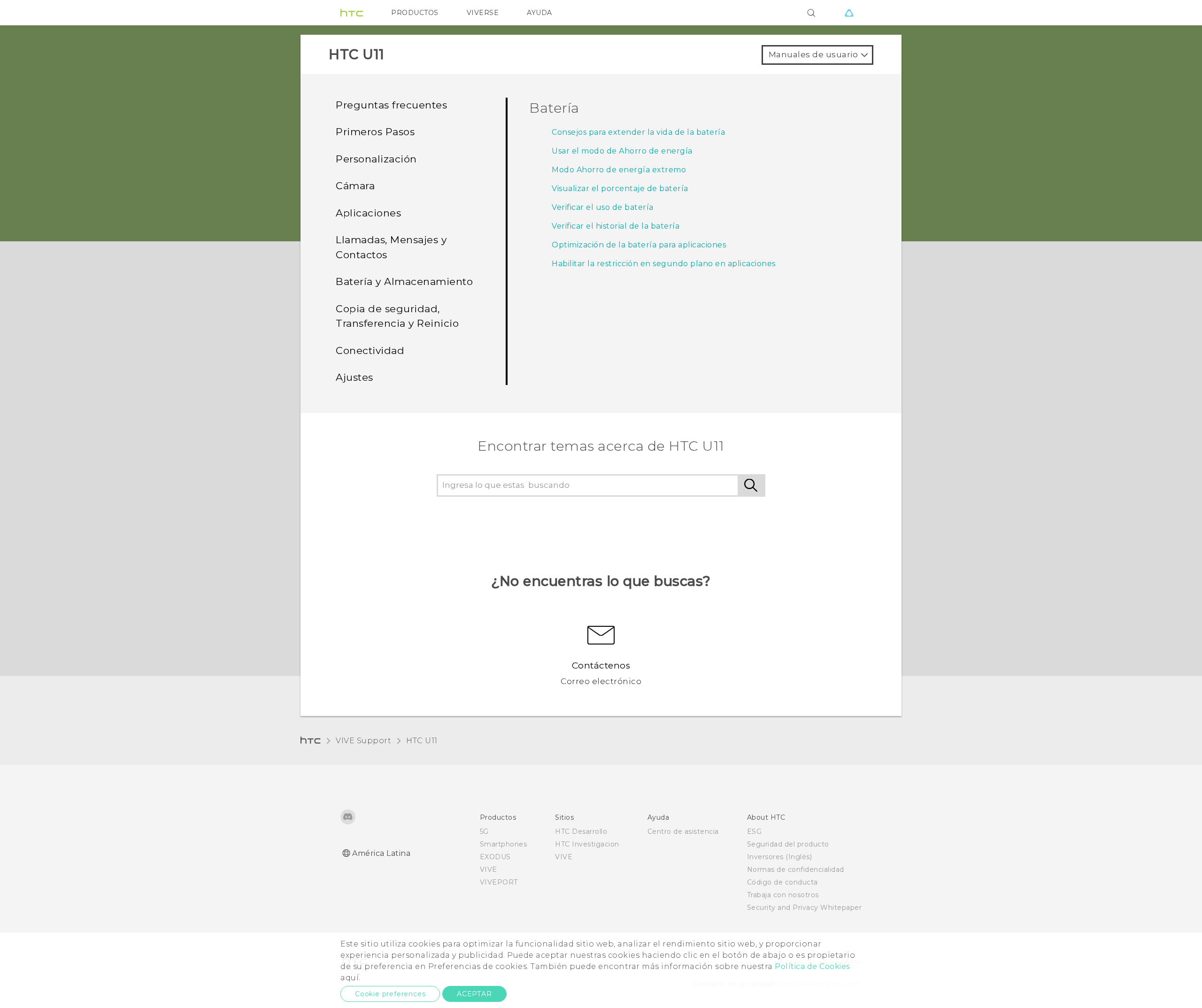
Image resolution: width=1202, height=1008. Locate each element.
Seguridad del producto (788, 844)
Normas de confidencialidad (795, 869)
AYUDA (539, 12)
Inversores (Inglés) (779, 857)
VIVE (488, 869)
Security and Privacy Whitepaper (804, 907)
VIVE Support (363, 740)
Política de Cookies (812, 966)
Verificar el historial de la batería (615, 226)
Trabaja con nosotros (783, 895)
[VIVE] (849, 13)
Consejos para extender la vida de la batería (638, 132)
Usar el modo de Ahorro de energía (622, 150)
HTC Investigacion (587, 844)
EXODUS (495, 857)
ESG (754, 831)
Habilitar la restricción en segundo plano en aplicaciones (664, 263)
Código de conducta (782, 882)
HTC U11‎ (422, 740)
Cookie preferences (390, 994)
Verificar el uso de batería (603, 207)
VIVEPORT (499, 882)
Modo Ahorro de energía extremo (619, 169)
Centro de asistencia (683, 831)
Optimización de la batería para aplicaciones (639, 244)
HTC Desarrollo (581, 831)
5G (484, 831)
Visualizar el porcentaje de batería (620, 188)
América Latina (381, 853)
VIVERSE (483, 12)
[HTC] (351, 12)
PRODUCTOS (415, 12)
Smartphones (503, 844)
